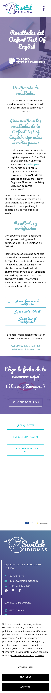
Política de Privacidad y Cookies (27, 655)
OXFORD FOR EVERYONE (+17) (25, 450)
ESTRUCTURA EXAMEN (25, 436)
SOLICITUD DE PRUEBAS (25, 402)
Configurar (25, 667)
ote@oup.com (33, 164)
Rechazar (25, 677)
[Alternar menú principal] (43, 8)
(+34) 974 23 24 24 (24, 345)
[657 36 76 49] (14, 576)
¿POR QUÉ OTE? (25, 425)
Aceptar (25, 687)
